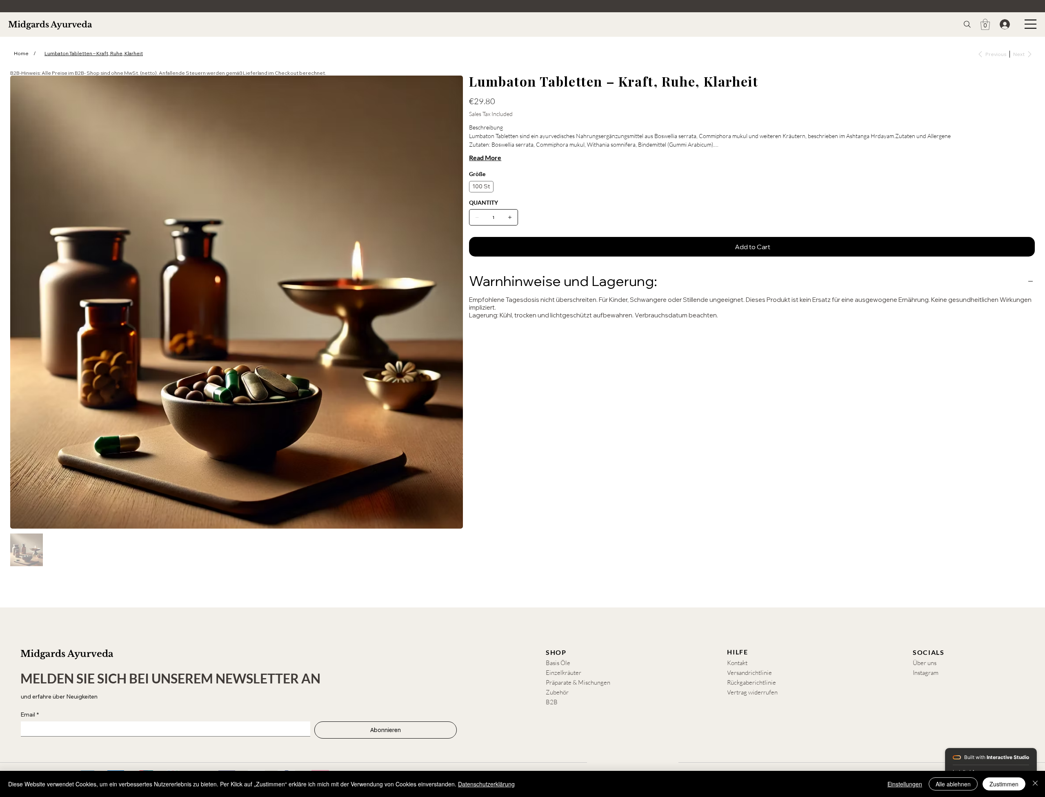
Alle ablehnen (953, 784)
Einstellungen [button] (904, 784)
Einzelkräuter (563, 672)
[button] (985, 24)
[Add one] (510, 217)
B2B (552, 702)
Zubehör (557, 692)
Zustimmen (1003, 784)
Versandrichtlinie (749, 672)
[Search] (967, 24)
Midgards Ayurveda (50, 24)
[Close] (1035, 783)
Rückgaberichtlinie (751, 682)
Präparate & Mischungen (578, 682)
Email (30, 714)
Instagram (925, 672)
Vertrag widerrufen (752, 692)
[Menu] (1031, 24)
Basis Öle (558, 663)
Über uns (924, 663)
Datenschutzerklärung (486, 784)
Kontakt (737, 663)
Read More (485, 157)
